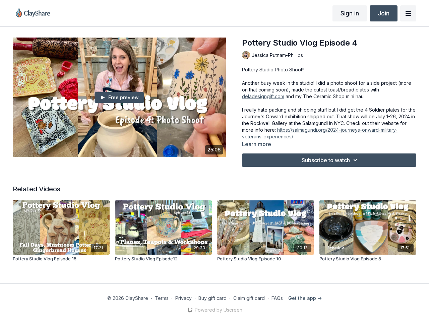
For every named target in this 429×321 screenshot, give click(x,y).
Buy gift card (212, 298)
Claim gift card (249, 298)
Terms (162, 298)
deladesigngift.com (263, 96)
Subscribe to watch (326, 160)
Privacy (183, 298)
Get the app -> (305, 298)
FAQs (277, 298)
